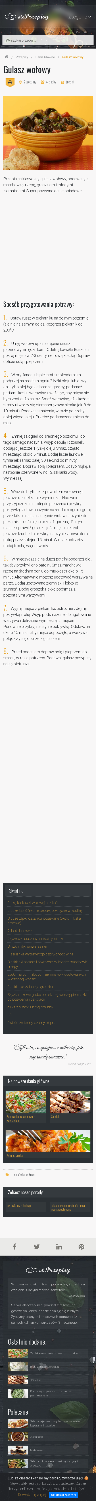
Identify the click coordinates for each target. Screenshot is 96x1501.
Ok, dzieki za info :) (63, 1495)
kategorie (77, 17)
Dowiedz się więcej (32, 1495)
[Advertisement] (48, 245)
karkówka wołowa (24, 1174)
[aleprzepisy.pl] (6, 57)
